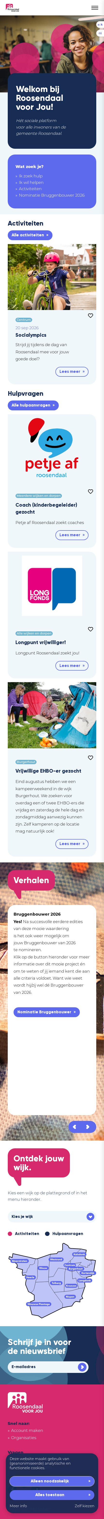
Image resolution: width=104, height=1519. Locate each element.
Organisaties (23, 1438)
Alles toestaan (49, 1494)
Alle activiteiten (28, 235)
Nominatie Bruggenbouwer (44, 1012)
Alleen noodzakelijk (50, 1481)
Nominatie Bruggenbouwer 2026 (52, 196)
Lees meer (69, 371)
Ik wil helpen (31, 183)
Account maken (27, 1431)
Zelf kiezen (84, 1506)
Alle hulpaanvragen (31, 405)
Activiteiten (30, 189)
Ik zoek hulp (31, 176)
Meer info (18, 1506)
